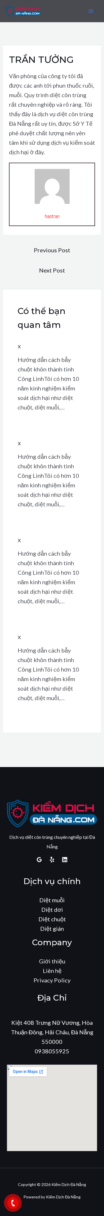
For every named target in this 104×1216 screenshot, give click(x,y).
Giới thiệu (52, 961)
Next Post (52, 270)
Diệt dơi (52, 909)
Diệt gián (52, 928)
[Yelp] (52, 859)
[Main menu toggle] (91, 11)
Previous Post (52, 250)
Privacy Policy (52, 980)
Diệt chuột (52, 919)
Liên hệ (52, 970)
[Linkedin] (65, 859)
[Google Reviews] (39, 859)
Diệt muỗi (52, 900)
